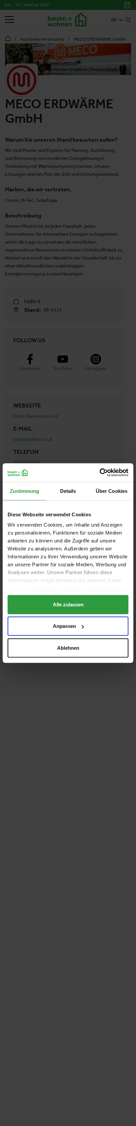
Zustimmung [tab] (24, 490)
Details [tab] (68, 490)
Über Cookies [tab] (111, 490)
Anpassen (64, 626)
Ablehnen (68, 647)
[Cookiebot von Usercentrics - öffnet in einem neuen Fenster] (99, 472)
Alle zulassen (68, 604)
